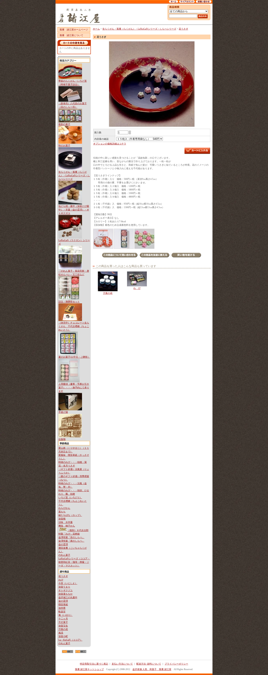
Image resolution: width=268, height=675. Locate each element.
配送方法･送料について (148, 663)
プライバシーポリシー (176, 663)
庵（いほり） (65, 615)
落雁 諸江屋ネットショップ (89, 669)
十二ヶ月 (63, 618)
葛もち (62, 511)
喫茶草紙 (63, 604)
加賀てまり (64, 586)
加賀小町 (63, 636)
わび (60, 579)
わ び (136, 288)
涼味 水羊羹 (65, 522)
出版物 (62, 439)
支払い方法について (122, 663)
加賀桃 (62, 518)
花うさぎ (63, 576)
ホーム (96, 28)
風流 (60, 632)
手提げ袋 (63, 412)
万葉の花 (63, 629)
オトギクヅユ (65, 590)
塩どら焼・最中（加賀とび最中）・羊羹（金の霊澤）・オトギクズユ (73, 210)
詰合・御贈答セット (69, 301)
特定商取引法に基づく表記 (94, 663)
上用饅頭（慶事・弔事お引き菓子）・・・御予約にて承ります (73, 387)
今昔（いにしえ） (67, 583)
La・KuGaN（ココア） (70, 639)
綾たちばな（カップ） (70, 515)
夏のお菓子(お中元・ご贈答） (74, 357)
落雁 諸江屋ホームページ (74, 29)
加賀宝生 (63, 625)
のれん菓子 (64, 555)
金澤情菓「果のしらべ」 (71, 541)
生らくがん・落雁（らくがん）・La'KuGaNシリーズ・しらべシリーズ (74, 175)
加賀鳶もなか (65, 594)
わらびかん (64, 508)
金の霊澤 (63, 544)
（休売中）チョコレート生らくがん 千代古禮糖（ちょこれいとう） (73, 326)
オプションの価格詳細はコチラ (109, 143)
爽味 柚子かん (66, 525)
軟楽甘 (62, 611)
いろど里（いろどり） (70, 497)
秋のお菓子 (64, 145)
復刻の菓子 (64, 124)
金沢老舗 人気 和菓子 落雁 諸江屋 (151, 669)
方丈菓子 (63, 622)
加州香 (62, 608)
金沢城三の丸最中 (67, 597)
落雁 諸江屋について (71, 35)
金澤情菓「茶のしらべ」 (71, 537)
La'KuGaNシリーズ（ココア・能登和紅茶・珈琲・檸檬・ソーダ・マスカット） (74, 562)
